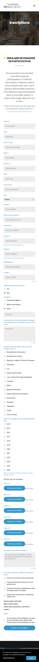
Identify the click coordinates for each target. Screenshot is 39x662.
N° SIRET (7, 272)
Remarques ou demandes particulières (15, 550)
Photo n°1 (7, 483)
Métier (6, 153)
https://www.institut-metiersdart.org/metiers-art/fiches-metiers (17, 606)
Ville (5, 174)
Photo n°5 (7, 528)
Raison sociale (8, 142)
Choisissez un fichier (14, 488)
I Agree (31, 658)
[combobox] (19, 199)
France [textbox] (7, 199)
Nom (5, 132)
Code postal (8, 185)
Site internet (7, 225)
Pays (5, 195)
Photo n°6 (7, 539)
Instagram (7, 249)
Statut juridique (9, 262)
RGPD (6, 614)
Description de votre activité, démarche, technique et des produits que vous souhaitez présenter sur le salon (19, 322)
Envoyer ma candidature (19, 628)
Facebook (7, 236)
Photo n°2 (7, 494)
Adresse (7, 163)
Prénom (6, 121)
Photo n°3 (7, 506)
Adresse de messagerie (11, 215)
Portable (7, 204)
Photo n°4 (7, 517)
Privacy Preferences (9, 658)
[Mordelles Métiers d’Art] (12, 6)
